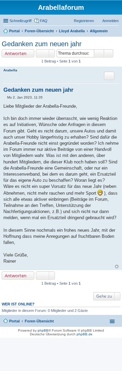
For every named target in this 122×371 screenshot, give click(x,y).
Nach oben (117, 266)
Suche (99, 53)
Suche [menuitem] (117, 31)
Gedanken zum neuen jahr (42, 44)
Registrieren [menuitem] (84, 21)
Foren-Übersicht (39, 321)
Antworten (15, 53)
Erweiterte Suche (108, 53)
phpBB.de (85, 334)
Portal (14, 31)
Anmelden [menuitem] (110, 21)
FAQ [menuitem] (43, 21)
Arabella (10, 70)
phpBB (43, 330)
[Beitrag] (5, 97)
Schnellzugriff (20, 21)
